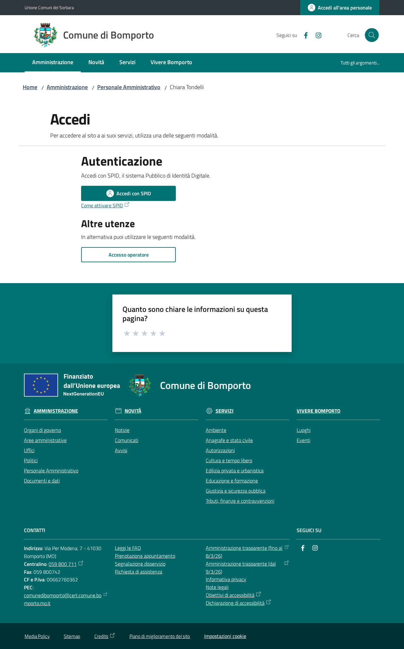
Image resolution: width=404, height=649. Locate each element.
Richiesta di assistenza (138, 571)
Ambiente (216, 430)
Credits (101, 636)
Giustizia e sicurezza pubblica (235, 490)
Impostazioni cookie (225, 636)
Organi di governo (42, 430)
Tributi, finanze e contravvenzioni (240, 501)
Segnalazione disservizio (140, 563)
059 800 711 (63, 564)
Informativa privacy (226, 579)
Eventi (303, 440)
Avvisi (121, 450)
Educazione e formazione (232, 480)
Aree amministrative (45, 440)
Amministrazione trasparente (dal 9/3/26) (241, 567)
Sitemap (72, 636)
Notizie (122, 430)
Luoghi (304, 430)
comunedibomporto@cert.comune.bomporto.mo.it (62, 599)
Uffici (29, 450)
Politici (31, 460)
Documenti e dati (42, 480)
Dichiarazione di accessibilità (235, 603)
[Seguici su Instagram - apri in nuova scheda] (316, 35)
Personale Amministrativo (128, 87)
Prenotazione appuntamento (145, 556)
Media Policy (37, 636)
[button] (371, 35)
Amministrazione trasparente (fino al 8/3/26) (244, 552)
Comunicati (126, 440)
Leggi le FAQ (128, 548)
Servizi (225, 411)
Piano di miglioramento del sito (159, 636)
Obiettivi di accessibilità (230, 595)
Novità (133, 411)
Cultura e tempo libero (229, 460)
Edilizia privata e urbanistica (235, 470)
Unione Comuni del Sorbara (49, 7)
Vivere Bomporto (318, 411)
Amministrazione (67, 87)
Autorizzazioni (220, 450)
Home (30, 87)
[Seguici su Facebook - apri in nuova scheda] (303, 35)
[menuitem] (53, 62)
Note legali (217, 587)
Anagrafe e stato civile (229, 440)
